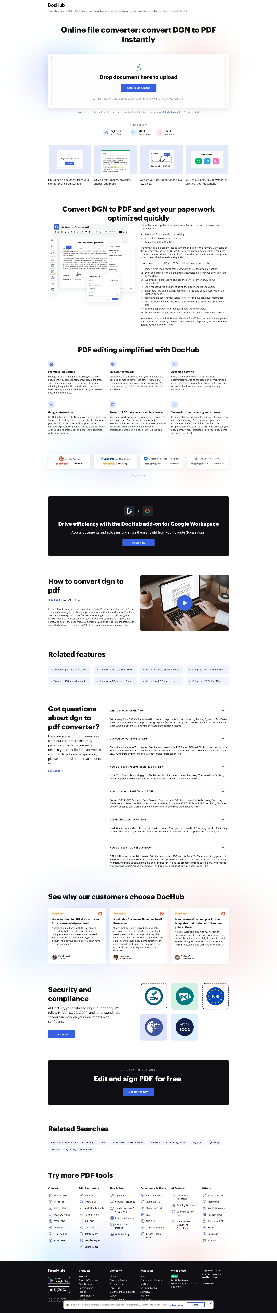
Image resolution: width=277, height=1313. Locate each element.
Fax (148, 1214)
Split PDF (89, 1221)
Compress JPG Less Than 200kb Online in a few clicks (72, 669)
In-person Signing (124, 1218)
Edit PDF (88, 1195)
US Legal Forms (148, 1287)
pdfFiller (144, 1284)
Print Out (212, 1240)
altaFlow (144, 1295)
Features (83, 1299)
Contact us (54, 770)
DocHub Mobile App (151, 1280)
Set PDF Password (217, 1208)
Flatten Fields (91, 1214)
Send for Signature (125, 1201)
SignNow (145, 1291)
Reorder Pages (92, 1240)
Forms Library (86, 1295)
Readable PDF (215, 1214)
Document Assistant (182, 1197)
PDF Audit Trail (215, 1195)
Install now (138, 542)
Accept (195, 1305)
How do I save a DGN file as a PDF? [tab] (131, 847)
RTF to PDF (59, 1240)
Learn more (62, 1034)
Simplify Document (187, 1205)
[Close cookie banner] (210, 1303)
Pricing (82, 1291)
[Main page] (56, 5)
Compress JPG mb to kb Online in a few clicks (118, 681)
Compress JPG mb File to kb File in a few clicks (210, 669)
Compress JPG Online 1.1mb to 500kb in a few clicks (164, 681)
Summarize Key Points (185, 1213)
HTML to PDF (60, 1233)
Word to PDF (60, 1195)
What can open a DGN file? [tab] (126, 710)
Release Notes (117, 1299)
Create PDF (90, 1201)
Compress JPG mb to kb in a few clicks (72, 681)
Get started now (138, 1092)
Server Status (86, 1287)
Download (213, 1233)
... (176, 1305)
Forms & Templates (89, 1280)
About (113, 1276)
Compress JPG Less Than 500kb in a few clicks (164, 669)
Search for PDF (215, 1221)
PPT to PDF (59, 1221)
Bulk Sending (122, 1234)
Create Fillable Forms (153, 1235)
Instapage (145, 1299)
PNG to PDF (60, 1208)
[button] (184, 603)
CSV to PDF (59, 1227)
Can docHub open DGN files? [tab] (128, 819)
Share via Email (154, 1208)
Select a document (138, 88)
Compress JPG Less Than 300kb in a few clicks (118, 669)
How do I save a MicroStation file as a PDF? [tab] (136, 766)
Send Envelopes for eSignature (125, 1210)
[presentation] (138, 81)
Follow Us (209, 1283)
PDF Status (151, 1221)
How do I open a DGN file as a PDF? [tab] (131, 791)
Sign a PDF (120, 1195)
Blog (142, 1276)
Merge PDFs (90, 1227)
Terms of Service (118, 1280)
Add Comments (154, 1195)
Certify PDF (213, 1201)
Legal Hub (115, 1287)
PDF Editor (84, 1276)
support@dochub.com (166, 112)
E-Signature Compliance (122, 1291)
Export (211, 1227)
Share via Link (153, 1201)
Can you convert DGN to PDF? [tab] (128, 738)
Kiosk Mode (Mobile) (121, 1226)
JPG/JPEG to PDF (62, 1214)
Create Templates (155, 1227)
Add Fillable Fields (94, 1208)
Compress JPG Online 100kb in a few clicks (210, 681)
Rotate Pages (91, 1233)
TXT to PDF (59, 1201)
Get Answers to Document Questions (185, 1225)
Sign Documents (87, 1284)
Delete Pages (91, 1246)
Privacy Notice (117, 1284)
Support (114, 1295)
